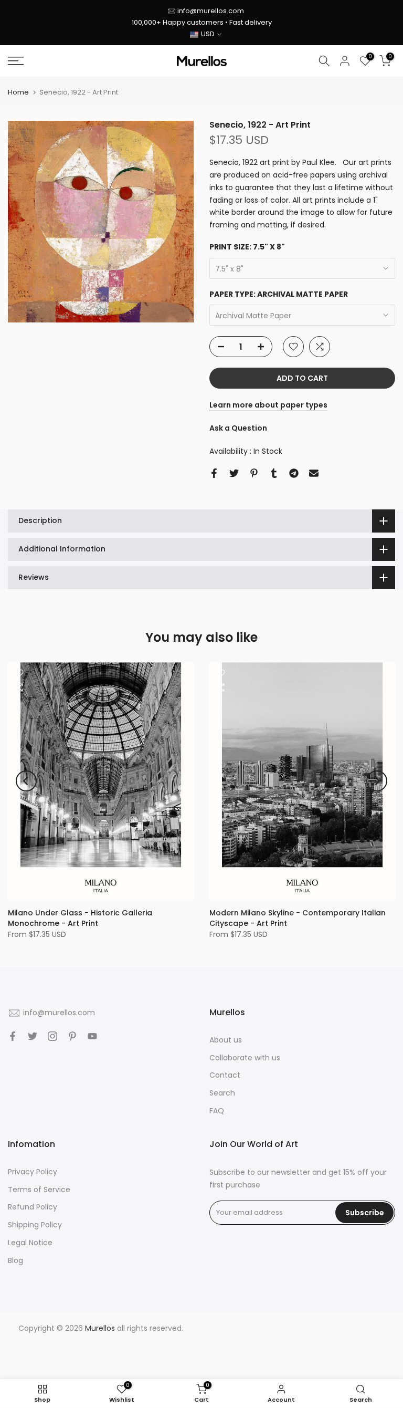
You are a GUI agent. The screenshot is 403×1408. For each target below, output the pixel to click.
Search (222, 1093)
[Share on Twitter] (234, 473)
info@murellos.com (210, 11)
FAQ (216, 1110)
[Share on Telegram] (294, 473)
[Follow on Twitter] (32, 1036)
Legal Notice (30, 1242)
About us (225, 1040)
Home (18, 92)
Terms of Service (39, 1189)
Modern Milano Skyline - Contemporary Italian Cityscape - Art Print (297, 918)
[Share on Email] (314, 473)
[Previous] (26, 780)
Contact (224, 1075)
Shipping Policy (35, 1224)
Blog (15, 1260)
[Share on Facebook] (214, 473)
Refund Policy (32, 1207)
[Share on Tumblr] (274, 473)
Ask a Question (238, 428)
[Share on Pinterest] (254, 473)
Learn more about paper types (268, 405)
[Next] (376, 780)
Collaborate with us (244, 1057)
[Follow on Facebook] (12, 1036)
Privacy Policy (32, 1171)
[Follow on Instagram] (52, 1036)
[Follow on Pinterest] (72, 1036)
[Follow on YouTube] (92, 1036)
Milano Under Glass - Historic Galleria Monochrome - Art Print (80, 918)
